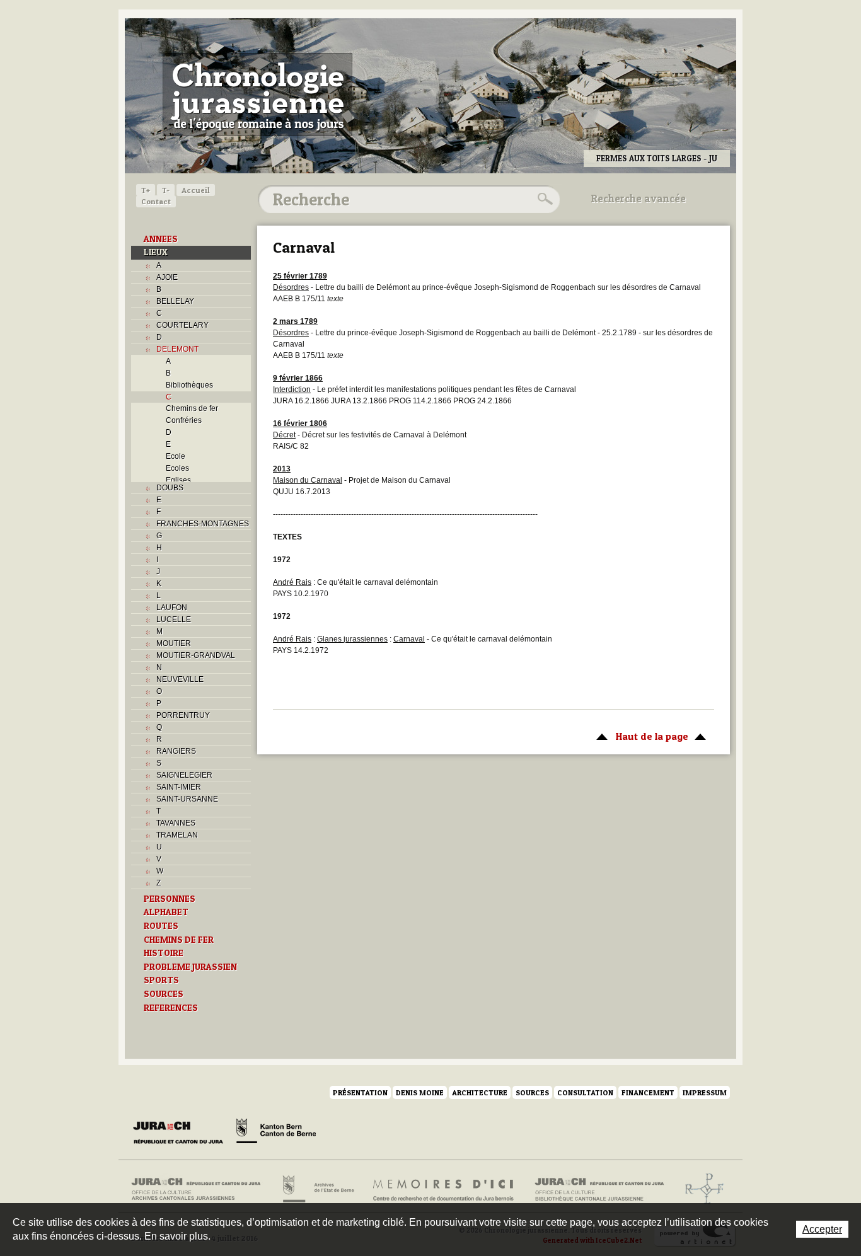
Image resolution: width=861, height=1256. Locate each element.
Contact (156, 201)
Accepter (822, 1229)
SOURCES (163, 994)
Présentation (360, 1092)
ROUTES (161, 925)
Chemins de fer (192, 408)
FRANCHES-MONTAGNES (202, 523)
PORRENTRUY (183, 715)
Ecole (175, 456)
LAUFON (171, 607)
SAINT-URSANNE (187, 799)
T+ (145, 190)
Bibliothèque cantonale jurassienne (599, 1189)
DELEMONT (177, 349)
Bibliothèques (189, 385)
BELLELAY (175, 301)
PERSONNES (169, 898)
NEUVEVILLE (180, 679)
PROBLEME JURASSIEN (190, 966)
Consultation (585, 1092)
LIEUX (156, 252)
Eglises (178, 480)
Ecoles (177, 468)
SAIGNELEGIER (184, 775)
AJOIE (167, 277)
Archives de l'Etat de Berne (317, 1189)
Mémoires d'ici (444, 1189)
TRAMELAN (177, 835)
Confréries (184, 420)
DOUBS (169, 487)
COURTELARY (182, 325)
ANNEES (161, 239)
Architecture (479, 1092)
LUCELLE (173, 619)
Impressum (705, 1092)
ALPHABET (166, 912)
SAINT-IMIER (178, 787)
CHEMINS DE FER (179, 939)
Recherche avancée (638, 198)
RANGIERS (176, 751)
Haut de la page (639, 736)
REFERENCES (171, 1007)
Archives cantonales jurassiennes (200, 1189)
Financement (647, 1092)
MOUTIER (173, 643)
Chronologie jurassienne (257, 94)
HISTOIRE (163, 953)
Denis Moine (420, 1092)
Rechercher (543, 199)
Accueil (196, 190)
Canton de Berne (276, 1133)
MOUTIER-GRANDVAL (195, 655)
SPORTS (161, 980)
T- (166, 190)
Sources (532, 1092)
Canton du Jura (181, 1133)
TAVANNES (175, 823)
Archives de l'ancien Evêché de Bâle (700, 1189)
